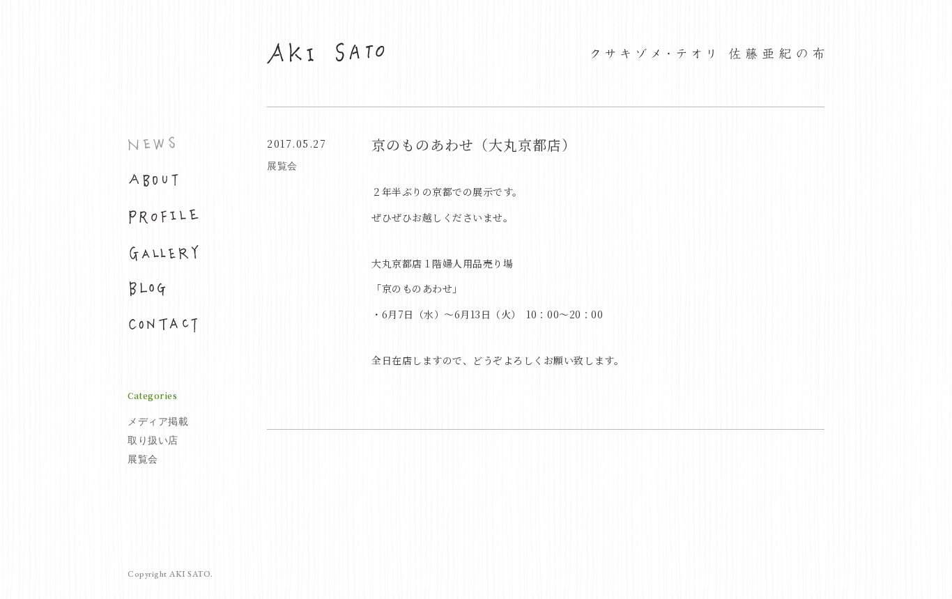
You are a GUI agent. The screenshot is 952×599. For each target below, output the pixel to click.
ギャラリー (163, 252)
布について (163, 180)
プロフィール (163, 216)
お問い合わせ (163, 325)
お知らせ (163, 144)
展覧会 (143, 459)
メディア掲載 (158, 421)
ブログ (163, 289)
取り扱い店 (153, 440)
